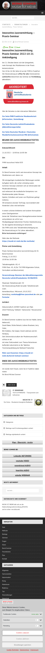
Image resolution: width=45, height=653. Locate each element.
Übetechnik (5, 598)
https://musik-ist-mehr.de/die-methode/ (18, 241)
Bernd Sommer (6, 548)
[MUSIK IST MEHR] (22, 9)
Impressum (34, 650)
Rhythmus (5, 588)
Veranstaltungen (7, 595)
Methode (5, 531)
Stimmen (5, 538)
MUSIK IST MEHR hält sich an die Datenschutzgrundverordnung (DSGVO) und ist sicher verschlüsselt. (15, 506)
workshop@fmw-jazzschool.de (23, 294)
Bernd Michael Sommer (22, 42)
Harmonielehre (6, 574)
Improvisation (6, 577)
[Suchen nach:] (22, 18)
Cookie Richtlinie (13, 650)
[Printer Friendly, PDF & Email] (11, 47)
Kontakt (4, 559)
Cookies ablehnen (22, 639)
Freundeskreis (6, 552)
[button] (42, 12)
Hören (4, 545)
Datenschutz (24, 650)
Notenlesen (5, 584)
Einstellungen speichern (22, 645)
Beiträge (4, 534)
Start (3, 527)
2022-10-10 (7, 42)
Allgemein (5, 570)
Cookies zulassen (22, 633)
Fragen (4, 541)
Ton (3, 591)
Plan (3, 555)
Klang (4, 581)
